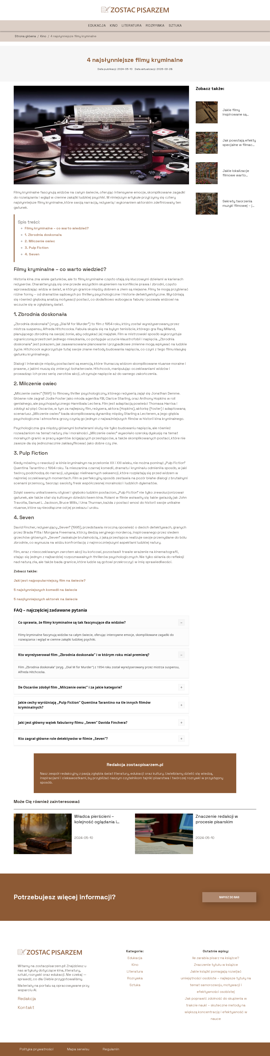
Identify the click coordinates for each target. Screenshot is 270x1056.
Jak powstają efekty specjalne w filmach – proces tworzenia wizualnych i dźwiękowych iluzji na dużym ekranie (239, 142)
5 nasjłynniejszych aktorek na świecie (46, 599)
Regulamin (111, 1049)
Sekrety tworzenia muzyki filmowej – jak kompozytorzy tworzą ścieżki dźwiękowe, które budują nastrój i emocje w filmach (239, 203)
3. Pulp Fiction (37, 247)
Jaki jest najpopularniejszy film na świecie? (50, 580)
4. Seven (32, 254)
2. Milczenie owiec (40, 241)
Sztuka (175, 25)
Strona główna (26, 36)
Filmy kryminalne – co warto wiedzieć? (57, 228)
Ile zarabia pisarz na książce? (215, 958)
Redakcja (27, 998)
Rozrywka (155, 25)
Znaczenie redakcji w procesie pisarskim (217, 819)
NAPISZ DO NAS (229, 897)
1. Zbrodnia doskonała (43, 235)
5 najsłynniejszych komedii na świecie (45, 590)
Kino (113, 25)
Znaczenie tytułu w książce (216, 964)
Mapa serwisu (78, 1049)
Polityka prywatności (37, 1049)
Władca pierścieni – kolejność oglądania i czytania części (95, 819)
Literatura (132, 25)
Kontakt (26, 1007)
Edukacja (97, 25)
